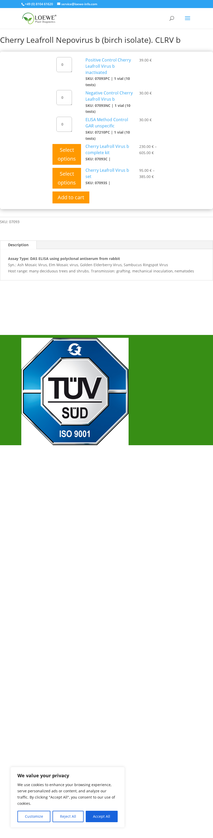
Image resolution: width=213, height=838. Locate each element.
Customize (34, 816)
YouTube (35, 545)
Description (18, 244)
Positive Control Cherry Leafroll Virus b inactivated (108, 66)
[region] (67, 797)
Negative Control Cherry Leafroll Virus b (109, 96)
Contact (34, 498)
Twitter (34, 536)
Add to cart (71, 197)
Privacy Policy (40, 489)
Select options (67, 154)
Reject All (68, 816)
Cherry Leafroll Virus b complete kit (107, 149)
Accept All (101, 816)
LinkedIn (35, 554)
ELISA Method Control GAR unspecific (106, 123)
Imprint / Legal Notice (48, 481)
